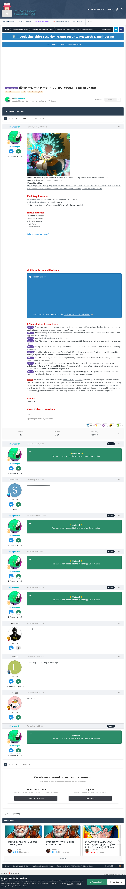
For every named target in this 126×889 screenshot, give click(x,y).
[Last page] (30, 118)
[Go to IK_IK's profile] (10, 851)
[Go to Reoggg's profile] (15, 703)
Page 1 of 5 (39, 118)
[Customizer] (117, 9)
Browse (9, 22)
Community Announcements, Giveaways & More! (63, 44)
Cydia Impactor (44, 202)
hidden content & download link (77, 314)
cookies (20, 881)
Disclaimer (26, 22)
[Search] (121, 22)
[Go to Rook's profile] (87, 851)
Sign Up (109, 9)
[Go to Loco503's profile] (15, 667)
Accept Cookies (98, 882)
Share (99, 99)
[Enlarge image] (48, 154)
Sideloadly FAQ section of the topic (105, 385)
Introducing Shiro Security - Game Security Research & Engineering (63, 36)
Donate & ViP (61, 22)
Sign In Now (90, 798)
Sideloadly (32, 202)
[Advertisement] (63, 66)
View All (63, 858)
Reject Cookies (116, 882)
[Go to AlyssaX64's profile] (7, 99)
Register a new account (36, 798)
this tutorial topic (42, 335)
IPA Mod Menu (12, 88)
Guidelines (23, 886)
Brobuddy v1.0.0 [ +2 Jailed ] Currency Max (61, 843)
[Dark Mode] (122, 9)
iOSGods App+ (43, 22)
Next (25, 118)
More (78, 22)
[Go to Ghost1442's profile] (15, 634)
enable (72, 380)
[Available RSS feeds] (120, 866)
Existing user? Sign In (94, 9)
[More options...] (119, 126)
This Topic (111, 22)
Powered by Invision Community (114, 874)
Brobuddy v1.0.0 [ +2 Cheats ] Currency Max (23, 843)
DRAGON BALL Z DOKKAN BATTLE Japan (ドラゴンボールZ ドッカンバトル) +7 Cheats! (100, 844)
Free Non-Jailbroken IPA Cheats (43, 101)
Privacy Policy (13, 886)
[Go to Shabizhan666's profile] (15, 490)
